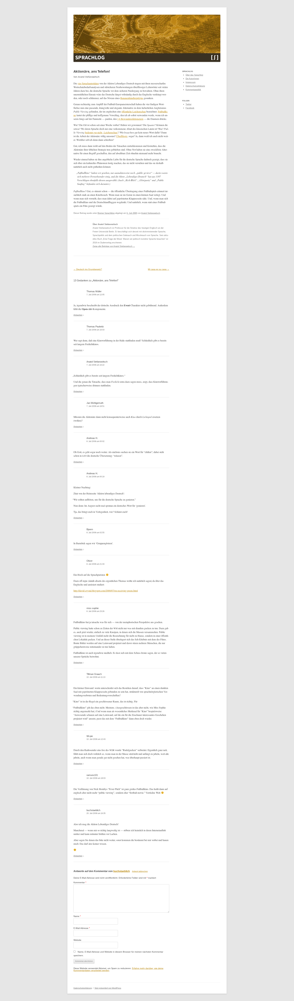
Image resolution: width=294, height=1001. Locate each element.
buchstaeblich (93, 810)
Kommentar (80, 882)
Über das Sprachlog (194, 75)
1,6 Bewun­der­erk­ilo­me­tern (130, 119)
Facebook (190, 108)
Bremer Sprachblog (106, 213)
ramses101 (92, 775)
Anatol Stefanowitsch (150, 213)
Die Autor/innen (192, 78)
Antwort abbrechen (140, 871)
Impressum (191, 82)
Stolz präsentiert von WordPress (107, 988)
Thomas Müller (94, 291)
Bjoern (90, 529)
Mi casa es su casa (158, 269)
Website (77, 940)
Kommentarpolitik (193, 89)
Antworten (78, 315)
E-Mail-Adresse (82, 928)
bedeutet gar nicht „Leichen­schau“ (101, 132)
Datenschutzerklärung (195, 86)
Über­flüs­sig (121, 136)
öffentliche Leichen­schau (134, 111)
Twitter (188, 104)
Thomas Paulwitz (95, 326)
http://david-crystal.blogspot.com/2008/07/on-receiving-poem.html (106, 590)
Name (77, 916)
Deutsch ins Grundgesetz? (88, 269)
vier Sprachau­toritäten (88, 83)
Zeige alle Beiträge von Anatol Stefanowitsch (114, 246)
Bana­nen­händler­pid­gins (131, 98)
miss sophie (93, 608)
